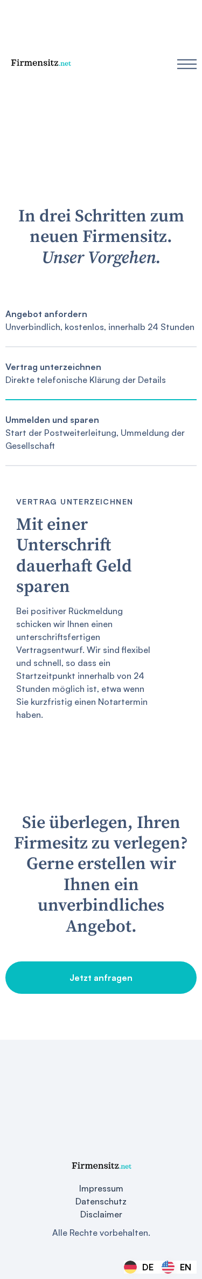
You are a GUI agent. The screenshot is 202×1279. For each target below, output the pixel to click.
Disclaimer (101, 1214)
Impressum (101, 1188)
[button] (187, 64)
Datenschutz (101, 1201)
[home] (40, 63)
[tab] (101, 320)
